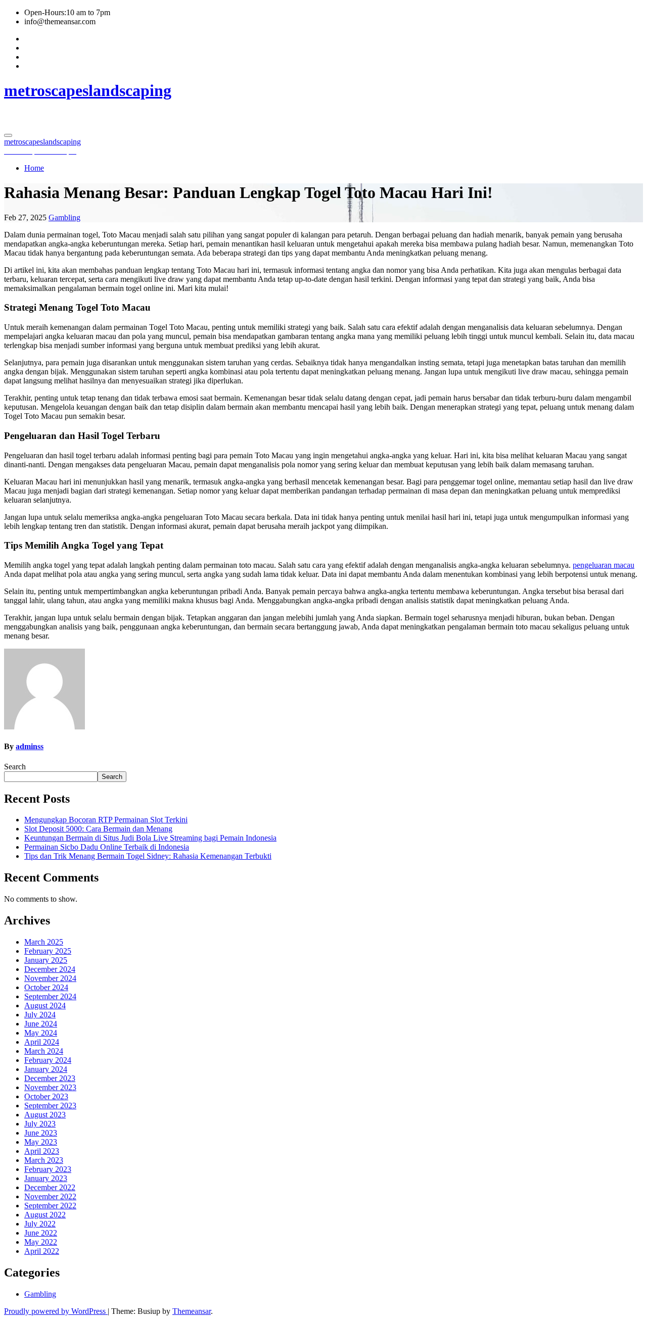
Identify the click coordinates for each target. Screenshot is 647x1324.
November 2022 (50, 1196)
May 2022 (40, 1242)
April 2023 (41, 1151)
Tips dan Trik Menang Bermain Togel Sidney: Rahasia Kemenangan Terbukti (147, 856)
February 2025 (47, 951)
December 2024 (49, 969)
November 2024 (50, 978)
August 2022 (45, 1214)
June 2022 (40, 1233)
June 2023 (40, 1133)
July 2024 (40, 1014)
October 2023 (46, 1096)
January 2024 (45, 1069)
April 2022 (41, 1251)
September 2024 (50, 996)
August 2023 (45, 1114)
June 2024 (40, 1023)
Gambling (64, 217)
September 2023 (50, 1105)
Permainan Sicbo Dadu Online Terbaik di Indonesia (106, 847)
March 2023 (43, 1160)
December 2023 (49, 1078)
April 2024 (41, 1042)
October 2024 (46, 987)
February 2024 (47, 1060)
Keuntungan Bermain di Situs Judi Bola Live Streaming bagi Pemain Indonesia (150, 837)
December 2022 (49, 1187)
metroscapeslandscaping (87, 90)
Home (34, 168)
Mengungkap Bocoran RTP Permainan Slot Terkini (106, 819)
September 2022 (50, 1205)
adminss (29, 746)
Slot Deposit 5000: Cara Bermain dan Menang (98, 828)
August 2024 (45, 1005)
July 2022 (40, 1223)
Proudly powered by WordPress (56, 1311)
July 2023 (40, 1123)
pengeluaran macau (603, 565)
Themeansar (191, 1311)
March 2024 (43, 1051)
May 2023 (40, 1142)
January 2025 (45, 960)
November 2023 (50, 1087)
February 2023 (47, 1169)
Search (15, 766)
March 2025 (43, 942)
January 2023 (45, 1178)
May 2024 (40, 1032)
